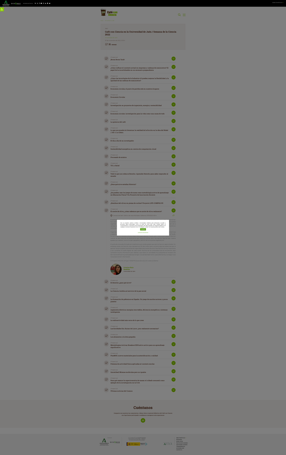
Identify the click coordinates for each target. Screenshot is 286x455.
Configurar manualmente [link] (143, 232)
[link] (2, 9)
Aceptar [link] (143, 229)
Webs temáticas (277, 2)
